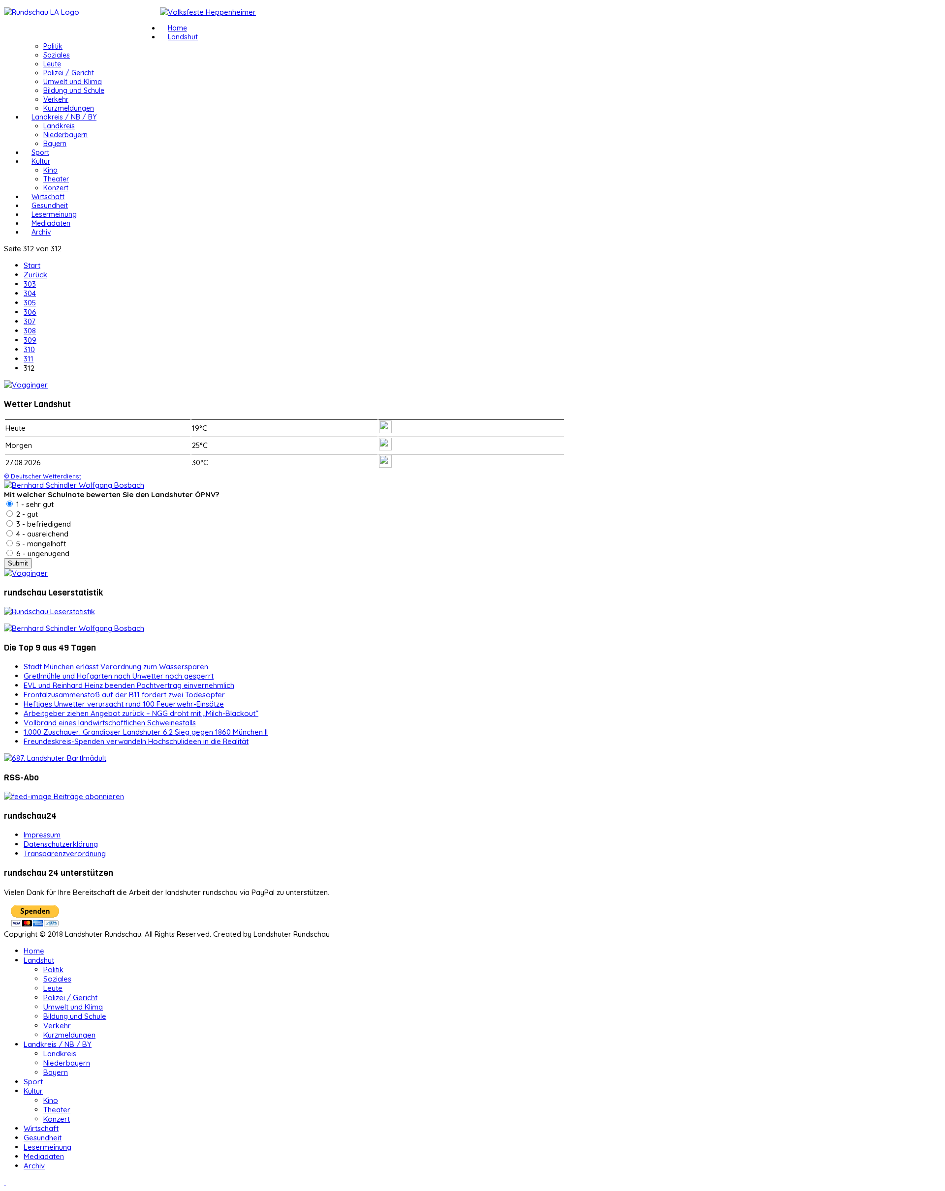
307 (29, 321)
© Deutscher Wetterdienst (42, 476)
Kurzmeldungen (68, 108)
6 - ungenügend (41, 553)
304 (30, 293)
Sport (40, 152)
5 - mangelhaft (40, 543)
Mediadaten (51, 223)
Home (177, 28)
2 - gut (26, 514)
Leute (52, 64)
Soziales (56, 55)
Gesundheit (50, 205)
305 (30, 302)
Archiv (41, 232)
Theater (56, 179)
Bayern (54, 143)
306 (30, 312)
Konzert (55, 187)
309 (30, 340)
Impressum (42, 834)
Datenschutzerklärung (61, 844)
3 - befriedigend (42, 524)
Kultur (41, 161)
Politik (53, 46)
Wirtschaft (48, 196)
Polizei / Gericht (68, 72)
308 (30, 330)
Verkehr (55, 99)
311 (28, 358)
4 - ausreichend (41, 533)
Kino (50, 170)
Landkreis (59, 125)
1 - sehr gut (34, 504)
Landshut (183, 36)
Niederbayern (65, 134)
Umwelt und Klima (72, 81)
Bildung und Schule (73, 90)
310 (29, 349)
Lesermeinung (54, 214)
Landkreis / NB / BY (64, 117)
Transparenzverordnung (65, 853)
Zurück (35, 274)
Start (32, 265)
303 (30, 284)
